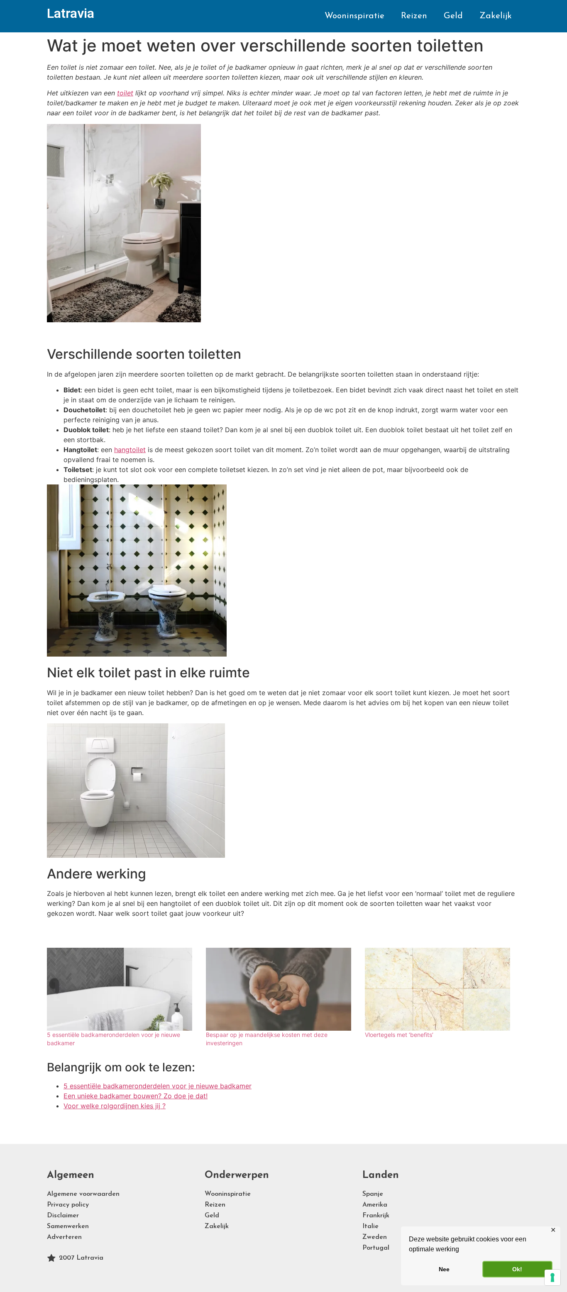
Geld (453, 16)
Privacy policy (68, 1205)
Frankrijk (375, 1215)
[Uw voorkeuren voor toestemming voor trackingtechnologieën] (552, 1277)
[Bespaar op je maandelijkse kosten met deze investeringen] (281, 989)
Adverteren (64, 1237)
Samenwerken (68, 1226)
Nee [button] (444, 1269)
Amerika (374, 1205)
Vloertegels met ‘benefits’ (399, 1034)
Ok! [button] (517, 1269)
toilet (125, 93)
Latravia (70, 13)
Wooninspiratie (354, 16)
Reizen (414, 16)
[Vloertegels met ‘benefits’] (440, 989)
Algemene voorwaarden (83, 1194)
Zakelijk (495, 16)
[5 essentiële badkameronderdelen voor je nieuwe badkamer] (122, 989)
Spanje (372, 1194)
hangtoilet (130, 449)
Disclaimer (63, 1215)
